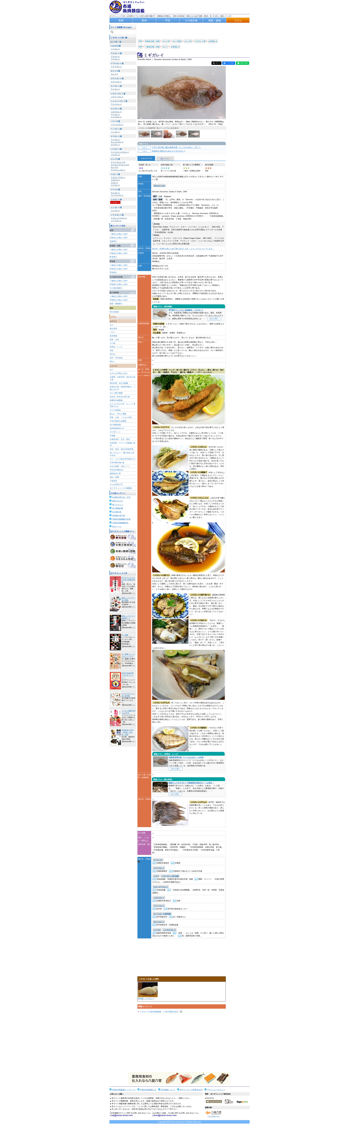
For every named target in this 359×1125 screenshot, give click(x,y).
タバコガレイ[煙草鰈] (162, 914)
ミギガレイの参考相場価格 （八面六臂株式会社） (159, 1012)
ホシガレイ (115, 193)
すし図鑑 (125, 635)
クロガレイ (115, 180)
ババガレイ (115, 155)
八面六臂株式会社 (213, 1116)
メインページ (146, 158)
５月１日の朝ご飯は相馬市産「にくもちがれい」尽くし (176, 147)
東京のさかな (117, 501)
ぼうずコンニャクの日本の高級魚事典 (128, 579)
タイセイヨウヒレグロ (120, 165)
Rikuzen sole (159, 186)
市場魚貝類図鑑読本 (120, 523)
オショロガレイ (117, 142)
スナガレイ (115, 114)
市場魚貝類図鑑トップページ (124, 1090)
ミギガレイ (115, 203)
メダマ (156, 876)
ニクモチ (157, 930)
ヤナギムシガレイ (118, 170)
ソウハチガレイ (117, 124)
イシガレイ (115, 139)
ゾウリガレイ (158, 906)
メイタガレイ (116, 220)
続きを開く (214, 319)
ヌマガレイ (115, 144)
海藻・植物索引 (116, 304)
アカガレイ (115, 56)
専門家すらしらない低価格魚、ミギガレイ (186, 310)
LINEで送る (244, 63)
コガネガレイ (116, 112)
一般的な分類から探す (119, 234)
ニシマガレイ (116, 117)
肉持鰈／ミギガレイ (146, 998)
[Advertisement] (181, 1043)
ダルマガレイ (158, 922)
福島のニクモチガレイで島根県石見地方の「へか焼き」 (191, 783)
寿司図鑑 (122, 537)
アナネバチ (158, 860)
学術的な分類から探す (119, 238)
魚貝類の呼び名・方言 (121, 497)
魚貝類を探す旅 (118, 515)
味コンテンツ (117, 504)
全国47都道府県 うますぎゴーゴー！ (128, 675)
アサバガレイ (116, 104)
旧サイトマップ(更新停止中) (191, 1090)
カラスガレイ (116, 82)
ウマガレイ (115, 59)
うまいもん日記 (122, 558)
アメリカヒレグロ (118, 162)
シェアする (230, 63)
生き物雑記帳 (117, 508)
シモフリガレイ (117, 97)
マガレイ (114, 182)
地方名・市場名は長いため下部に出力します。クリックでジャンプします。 (183, 249)
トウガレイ (115, 49)
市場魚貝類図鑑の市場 (121, 519)
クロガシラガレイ (118, 177)
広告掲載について (168, 1090)
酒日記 (122, 565)
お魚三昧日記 (122, 544)
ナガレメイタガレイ (119, 218)
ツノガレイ (115, 132)
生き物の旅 (116, 512)
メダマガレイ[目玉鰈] (170, 876)
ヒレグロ (114, 167)
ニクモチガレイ (169, 930)
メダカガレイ (158, 898)
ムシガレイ (115, 210)
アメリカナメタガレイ (120, 152)
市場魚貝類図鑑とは (148, 1090)
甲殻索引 (113, 272)
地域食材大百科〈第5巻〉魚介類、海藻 (127, 732)
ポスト (217, 63)
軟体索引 (113, 257)
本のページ (116, 526)
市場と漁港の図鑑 (122, 551)
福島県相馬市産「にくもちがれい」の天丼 (186, 757)
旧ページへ (165, 159)
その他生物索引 (116, 288)
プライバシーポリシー (216, 1090)
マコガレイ (115, 185)
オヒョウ (114, 74)
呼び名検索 (114, 312)
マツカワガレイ (117, 195)
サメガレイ (115, 89)
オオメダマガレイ (160, 887)
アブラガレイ (116, 66)
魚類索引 (113, 241)
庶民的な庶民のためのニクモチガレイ (168, 151)
